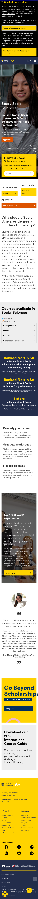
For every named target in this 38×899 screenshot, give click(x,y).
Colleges (24, 823)
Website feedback (8, 875)
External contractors (9, 833)
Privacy (4, 886)
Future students (7, 815)
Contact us (7, 193)
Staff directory (26, 820)
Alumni (4, 818)
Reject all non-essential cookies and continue (16, 52)
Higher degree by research (13, 341)
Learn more (10, 573)
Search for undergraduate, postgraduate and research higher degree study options (18, 167)
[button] (28, 60)
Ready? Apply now (10, 205)
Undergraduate (9, 325)
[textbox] (19, 173)
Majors (6, 330)
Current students (8, 828)
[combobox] (19, 173)
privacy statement (8, 14)
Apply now (7, 140)
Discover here (25, 192)
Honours (6, 336)
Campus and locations (28, 818)
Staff (3, 830)
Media (4, 820)
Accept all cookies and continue (15, 28)
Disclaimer (5, 878)
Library (23, 825)
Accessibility (6, 882)
